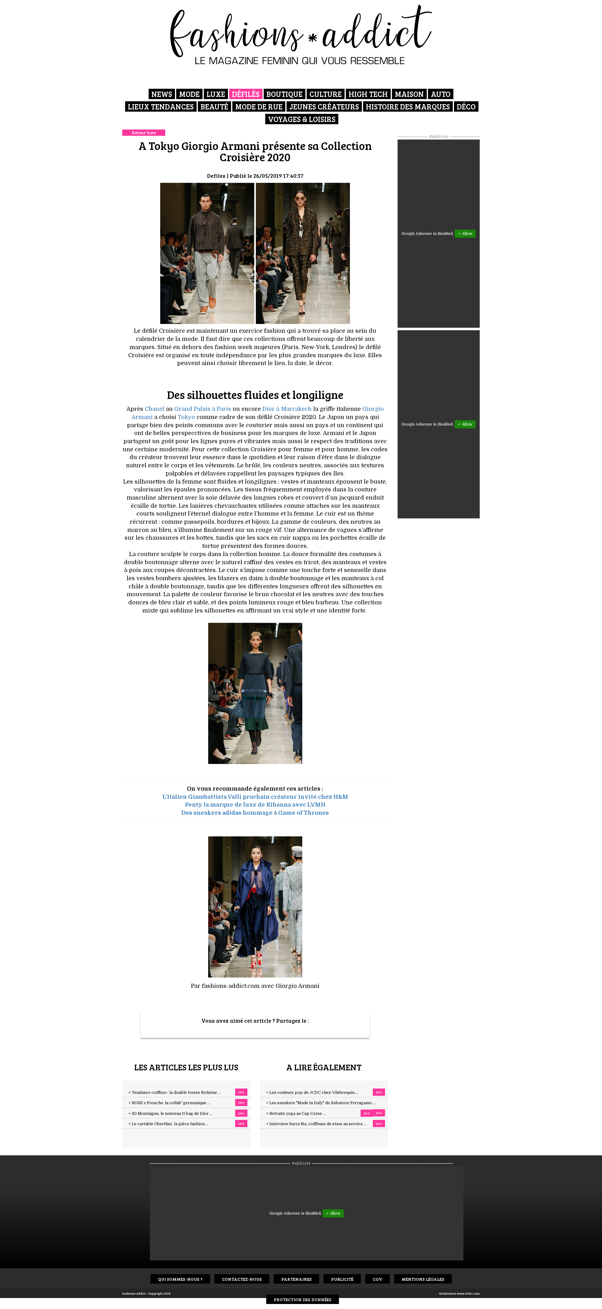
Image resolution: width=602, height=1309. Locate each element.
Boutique (285, 94)
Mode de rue (259, 106)
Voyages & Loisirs (301, 119)
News (161, 94)
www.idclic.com (468, 1293)
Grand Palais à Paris (202, 409)
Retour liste (144, 132)
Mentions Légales (423, 1279)
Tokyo (186, 417)
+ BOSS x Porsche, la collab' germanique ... (169, 1103)
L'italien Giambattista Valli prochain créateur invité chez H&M (255, 797)
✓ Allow (465, 233)
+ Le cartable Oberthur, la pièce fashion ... (169, 1124)
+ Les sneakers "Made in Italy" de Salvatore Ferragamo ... (321, 1103)
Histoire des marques (408, 106)
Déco (466, 106)
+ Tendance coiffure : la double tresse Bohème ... (175, 1092)
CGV (377, 1279)
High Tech (368, 94)
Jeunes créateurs (324, 106)
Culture (325, 94)
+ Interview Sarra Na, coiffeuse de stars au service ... (316, 1124)
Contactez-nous (242, 1279)
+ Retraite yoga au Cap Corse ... (296, 1113)
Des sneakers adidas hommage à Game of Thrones (255, 813)
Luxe (216, 94)
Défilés (246, 94)
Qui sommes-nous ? (180, 1279)
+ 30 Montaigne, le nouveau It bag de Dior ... (170, 1113)
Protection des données (302, 1299)
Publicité (342, 1279)
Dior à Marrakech (287, 409)
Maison (409, 94)
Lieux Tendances (161, 106)
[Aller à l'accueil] (301, 34)
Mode (189, 94)
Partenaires (296, 1279)
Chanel (154, 409)
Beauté (214, 106)
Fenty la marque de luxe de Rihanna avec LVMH (255, 805)
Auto (441, 94)
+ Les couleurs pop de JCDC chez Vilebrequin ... (312, 1092)
